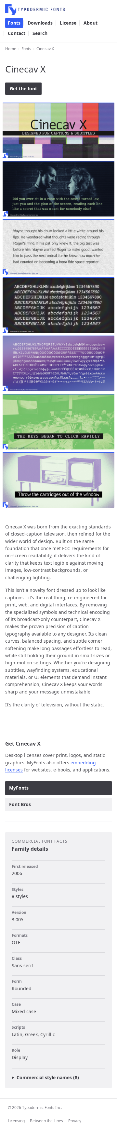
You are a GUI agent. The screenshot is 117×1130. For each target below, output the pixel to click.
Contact (16, 33)
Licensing (16, 1121)
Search (39, 33)
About (91, 23)
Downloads (40, 23)
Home (10, 48)
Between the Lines (46, 1121)
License (68, 23)
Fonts (14, 23)
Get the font (23, 88)
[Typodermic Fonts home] (58, 9)
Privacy (74, 1121)
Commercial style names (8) (48, 1077)
